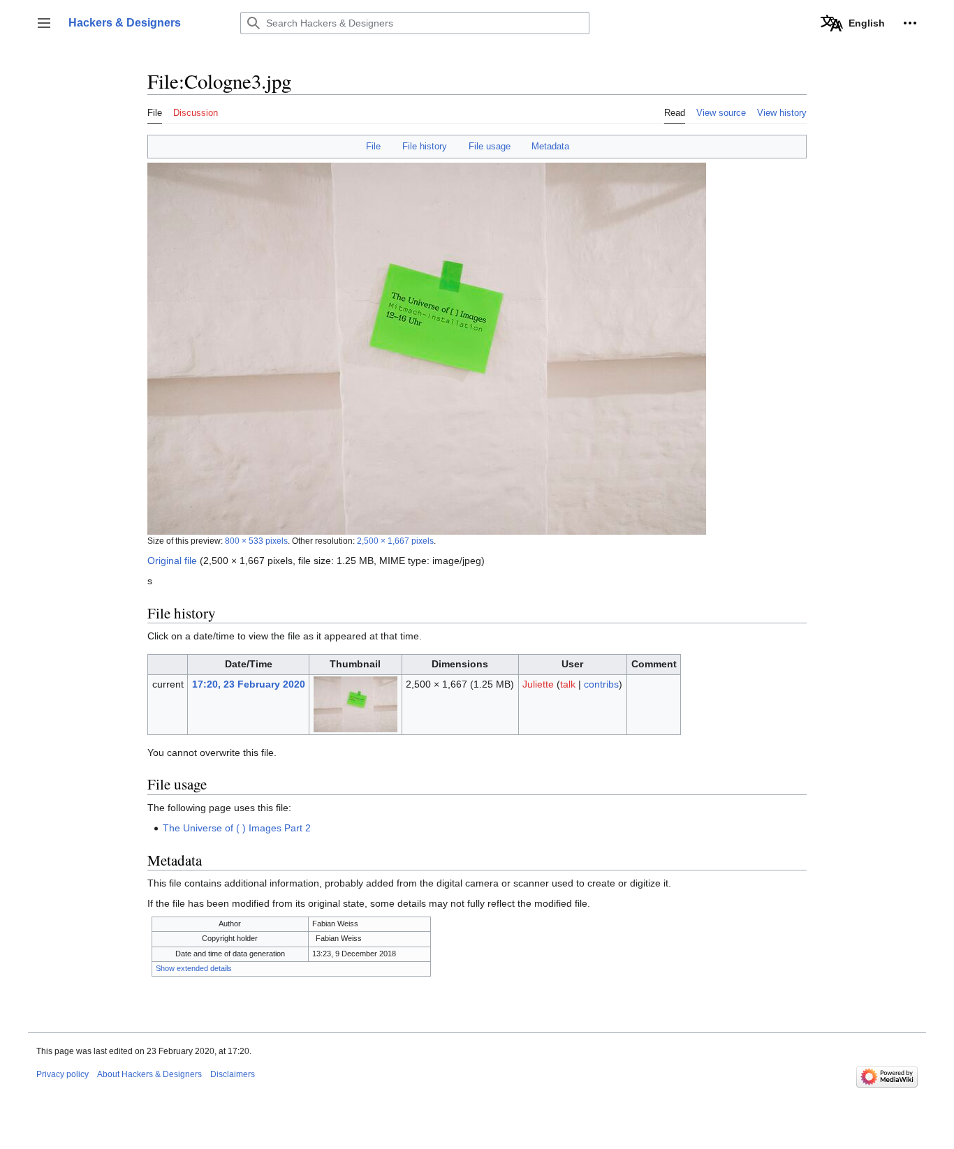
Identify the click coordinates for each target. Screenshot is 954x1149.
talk (567, 684)
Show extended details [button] (194, 968)
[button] (44, 23)
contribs (601, 684)
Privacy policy (62, 1074)
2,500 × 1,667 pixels (395, 540)
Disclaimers (232, 1074)
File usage (490, 146)
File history (424, 146)
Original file (172, 560)
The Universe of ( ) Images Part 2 (237, 827)
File (373, 146)
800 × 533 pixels (256, 540)
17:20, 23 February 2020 (248, 684)
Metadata (550, 146)
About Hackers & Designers (149, 1074)
